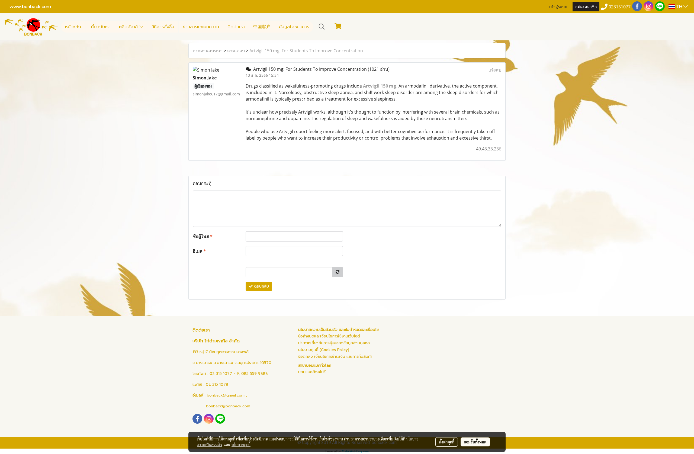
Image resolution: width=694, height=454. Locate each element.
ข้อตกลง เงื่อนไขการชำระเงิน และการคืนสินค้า (335, 356)
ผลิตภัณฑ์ (129, 27)
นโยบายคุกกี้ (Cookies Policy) (323, 350)
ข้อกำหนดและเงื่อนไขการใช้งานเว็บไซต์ (329, 336)
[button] (322, 26)
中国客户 (262, 27)
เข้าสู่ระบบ (558, 6)
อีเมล (199, 251)
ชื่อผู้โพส (203, 236)
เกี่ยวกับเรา (100, 27)
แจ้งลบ (495, 70)
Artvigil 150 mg (379, 86)
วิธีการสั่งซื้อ (163, 27)
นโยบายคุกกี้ (241, 444)
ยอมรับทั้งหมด (475, 441)
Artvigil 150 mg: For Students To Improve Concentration (306, 51)
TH (679, 6)
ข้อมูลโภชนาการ (294, 27)
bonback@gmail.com (226, 395)
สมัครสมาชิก (586, 6)
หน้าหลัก (73, 27)
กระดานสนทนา (208, 51)
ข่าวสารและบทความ (201, 27)
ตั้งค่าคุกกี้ (446, 441)
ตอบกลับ (261, 286)
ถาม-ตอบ (236, 51)
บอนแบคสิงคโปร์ (312, 372)
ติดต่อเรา (236, 27)
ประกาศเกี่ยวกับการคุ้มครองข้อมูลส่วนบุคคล (334, 343)
